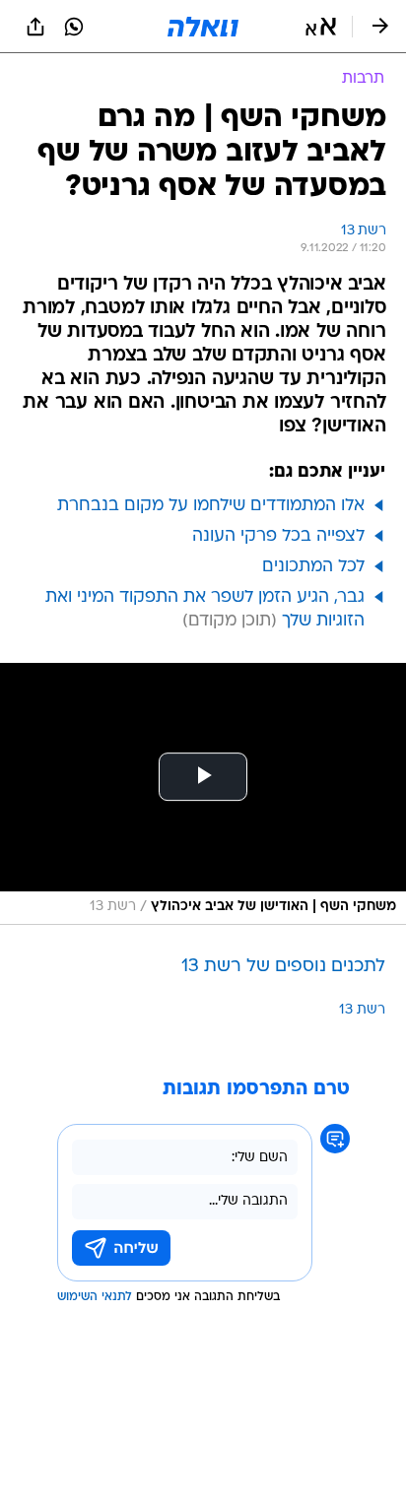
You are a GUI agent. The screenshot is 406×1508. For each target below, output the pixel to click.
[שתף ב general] (35, 26)
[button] (320, 26)
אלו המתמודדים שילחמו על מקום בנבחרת (211, 505)
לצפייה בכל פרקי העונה (278, 536)
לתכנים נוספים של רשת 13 (283, 966)
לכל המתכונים (313, 566)
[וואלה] (203, 26)
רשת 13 (362, 1010)
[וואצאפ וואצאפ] (74, 26)
